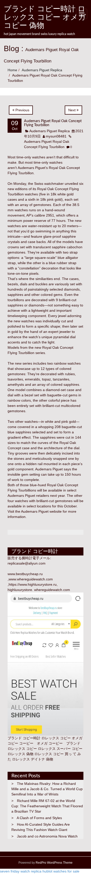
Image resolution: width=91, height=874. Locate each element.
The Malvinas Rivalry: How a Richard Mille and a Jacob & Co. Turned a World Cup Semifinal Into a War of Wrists (47, 789)
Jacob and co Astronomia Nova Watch (47, 836)
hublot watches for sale (60, 871)
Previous (21, 110)
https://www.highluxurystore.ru (33, 584)
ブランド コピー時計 (24, 738)
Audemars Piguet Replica (42, 70)
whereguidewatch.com (52, 590)
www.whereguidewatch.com (31, 579)
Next (72, 110)
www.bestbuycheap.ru (25, 574)
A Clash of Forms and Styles (39, 818)
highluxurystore (20, 590)
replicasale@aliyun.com (27, 563)
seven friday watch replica (20, 871)
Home (12, 70)
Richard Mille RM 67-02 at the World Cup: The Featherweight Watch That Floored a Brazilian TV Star (47, 806)
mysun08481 (56, 136)
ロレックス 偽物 (20, 754)
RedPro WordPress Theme (54, 862)
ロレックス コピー (22, 749)
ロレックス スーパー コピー (60, 749)
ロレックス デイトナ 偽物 (32, 759)
